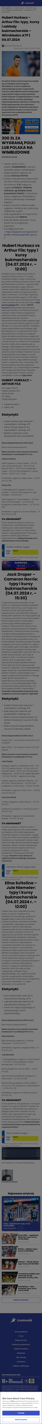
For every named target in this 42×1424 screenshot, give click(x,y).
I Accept (21, 1413)
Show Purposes (21, 1419)
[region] (21, 1408)
